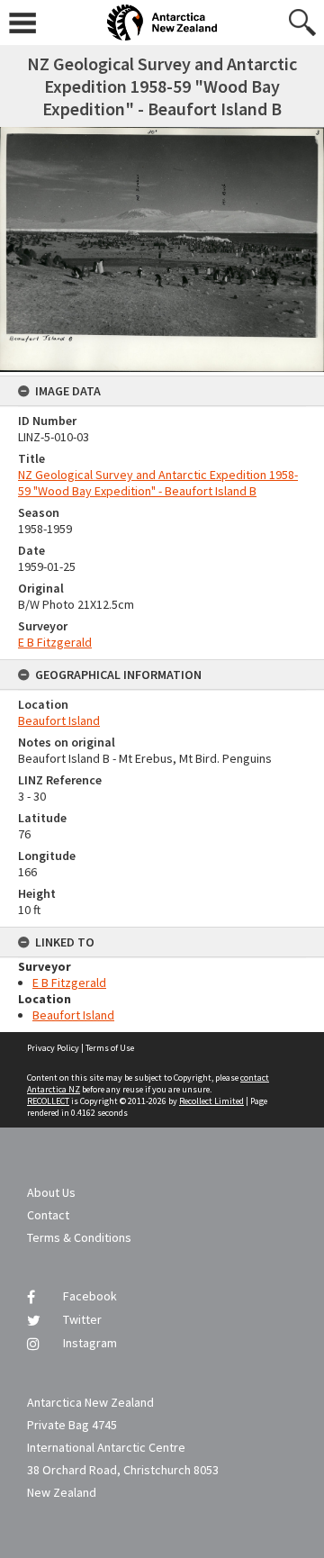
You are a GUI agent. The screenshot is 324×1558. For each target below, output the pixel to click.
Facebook (90, 1296)
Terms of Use (110, 1048)
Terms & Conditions (79, 1237)
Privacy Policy (53, 1048)
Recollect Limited (211, 1101)
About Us (51, 1192)
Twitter (82, 1319)
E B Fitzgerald (55, 642)
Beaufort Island (59, 720)
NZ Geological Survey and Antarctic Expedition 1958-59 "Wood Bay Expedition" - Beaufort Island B (158, 482)
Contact (48, 1215)
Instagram (90, 1343)
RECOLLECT (48, 1101)
